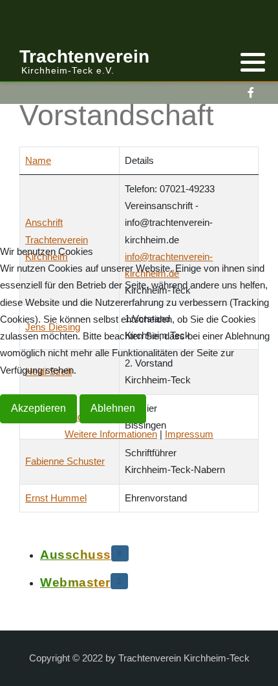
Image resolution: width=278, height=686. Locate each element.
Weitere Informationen (111, 434)
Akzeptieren (38, 408)
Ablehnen (113, 408)
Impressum (189, 434)
